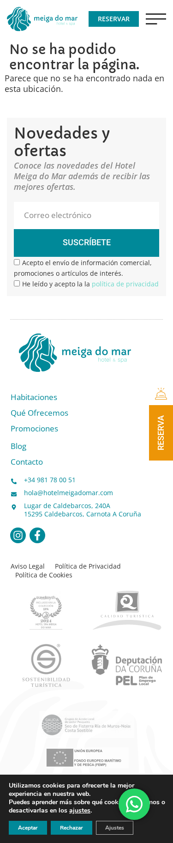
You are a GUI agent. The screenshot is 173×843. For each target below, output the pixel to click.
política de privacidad (125, 284)
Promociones (34, 429)
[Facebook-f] (37, 535)
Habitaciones (34, 397)
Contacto (27, 462)
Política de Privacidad (88, 566)
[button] (156, 19)
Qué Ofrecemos (39, 413)
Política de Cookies (43, 575)
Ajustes (114, 827)
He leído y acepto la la (90, 284)
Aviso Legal (28, 566)
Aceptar (28, 827)
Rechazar (71, 827)
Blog (18, 446)
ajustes (79, 811)
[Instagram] (18, 535)
